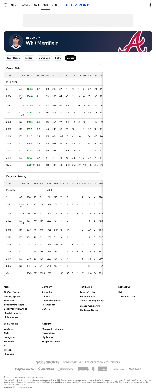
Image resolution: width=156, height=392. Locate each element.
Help (120, 292)
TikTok (7, 333)
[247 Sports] (24, 368)
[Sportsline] (46, 368)
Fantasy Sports (12, 296)
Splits (58, 58)
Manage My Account (53, 329)
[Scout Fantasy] (118, 368)
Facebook (9, 341)
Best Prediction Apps (15, 308)
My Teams (47, 337)
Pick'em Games (12, 292)
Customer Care (126, 296)
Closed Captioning (90, 305)
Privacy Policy (87, 296)
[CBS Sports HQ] (72, 361)
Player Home (13, 58)
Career (70, 58)
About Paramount (51, 300)
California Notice (89, 310)
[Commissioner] (86, 367)
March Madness (12, 313)
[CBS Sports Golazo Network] (102, 361)
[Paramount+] (66, 368)
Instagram (9, 337)
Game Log (44, 58)
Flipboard (9, 354)
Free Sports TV (12, 300)
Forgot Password (51, 341)
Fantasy (29, 58)
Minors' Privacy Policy (92, 300)
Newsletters (48, 333)
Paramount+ (48, 304)
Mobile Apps (11, 317)
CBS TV (46, 308)
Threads (8, 349)
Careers (46, 296)
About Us (47, 292)
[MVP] (102, 367)
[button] (5, 5)
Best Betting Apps (14, 304)
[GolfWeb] (135, 368)
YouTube (8, 329)
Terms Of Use (87, 292)
